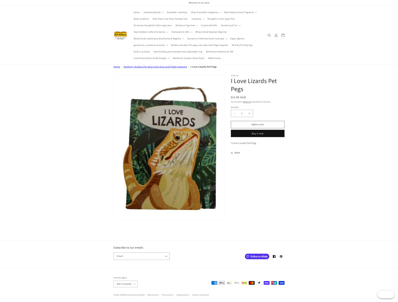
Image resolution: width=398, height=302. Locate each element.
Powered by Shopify (137, 295)
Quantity (235, 107)
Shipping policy (182, 295)
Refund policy (153, 295)
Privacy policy (167, 295)
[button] (153, 12)
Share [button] (237, 152)
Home (116, 66)
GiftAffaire (124, 295)
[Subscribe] (165, 256)
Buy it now (258, 133)
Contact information (200, 295)
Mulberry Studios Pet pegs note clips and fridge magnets (155, 66)
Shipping (247, 102)
